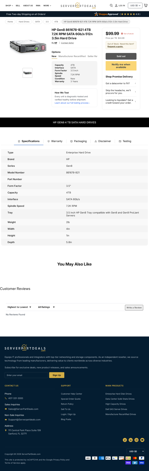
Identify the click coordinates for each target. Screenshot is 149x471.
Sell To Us (65, 409)
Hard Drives (24, 21)
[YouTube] (142, 440)
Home (10, 21)
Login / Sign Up (68, 414)
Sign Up (57, 375)
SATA (37, 21)
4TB (56, 21)
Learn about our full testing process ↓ (72, 103)
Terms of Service (13, 463)
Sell (18, 5)
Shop (8, 5)
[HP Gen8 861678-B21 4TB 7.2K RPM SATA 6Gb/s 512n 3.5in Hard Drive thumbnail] (27, 72)
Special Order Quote (70, 399)
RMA (38, 5)
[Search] (111, 5)
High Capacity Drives (115, 404)
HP (55, 43)
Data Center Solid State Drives (119, 399)
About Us (28, 5)
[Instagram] (136, 440)
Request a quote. (115, 46)
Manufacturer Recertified (71, 56)
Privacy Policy (59, 460)
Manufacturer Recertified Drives (120, 414)
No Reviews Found (15, 314)
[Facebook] (125, 440)
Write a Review (134, 307)
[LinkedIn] (131, 440)
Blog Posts (66, 419)
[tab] (28, 141)
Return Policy (67, 404)
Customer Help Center (71, 393)
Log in (122, 5)
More (47, 5)
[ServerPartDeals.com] (25, 347)
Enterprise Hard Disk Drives (118, 393)
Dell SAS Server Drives (116, 409)
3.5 (47, 21)
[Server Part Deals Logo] (78, 6)
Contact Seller (67, 43)
